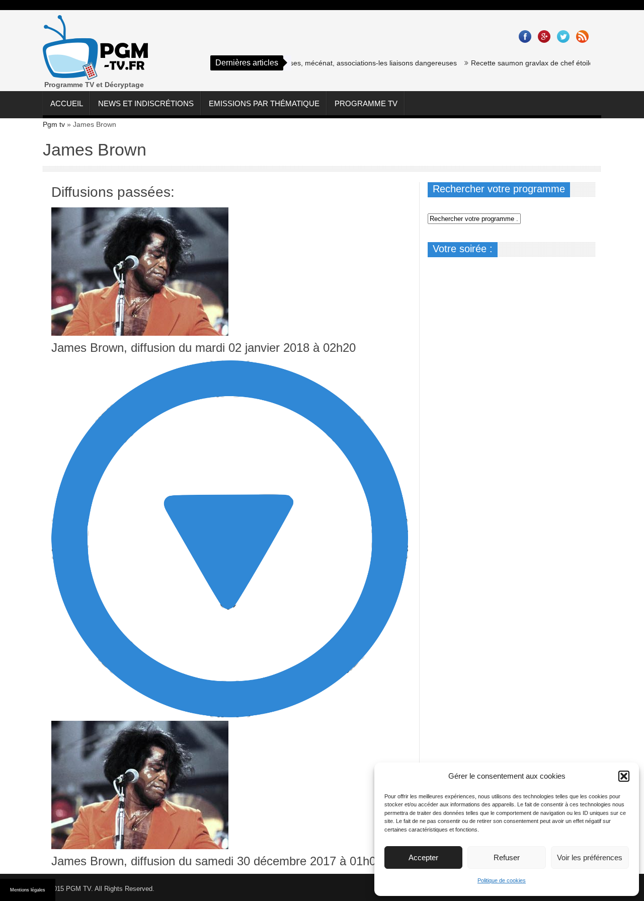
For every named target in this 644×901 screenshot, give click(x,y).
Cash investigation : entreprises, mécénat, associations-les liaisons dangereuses (315, 63)
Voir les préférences (589, 857)
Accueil (66, 103)
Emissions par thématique (264, 103)
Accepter (423, 857)
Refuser (507, 857)
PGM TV (78, 888)
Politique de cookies (501, 880)
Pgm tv (54, 124)
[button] (624, 776)
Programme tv (366, 103)
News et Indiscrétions (146, 103)
